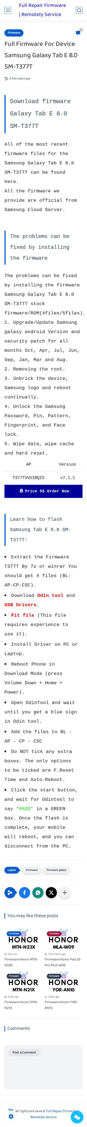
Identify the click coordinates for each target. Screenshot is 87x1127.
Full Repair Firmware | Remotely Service (42, 10)
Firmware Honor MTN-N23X (21, 962)
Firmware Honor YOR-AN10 (61, 1005)
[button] (24, 892)
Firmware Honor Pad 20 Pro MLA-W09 (62, 962)
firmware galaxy (56, 870)
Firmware (14, 33)
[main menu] (7, 10)
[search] (79, 10)
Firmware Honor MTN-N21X (21, 1005)
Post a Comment (24, 1052)
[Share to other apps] (64, 892)
